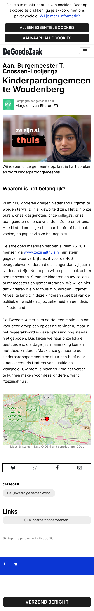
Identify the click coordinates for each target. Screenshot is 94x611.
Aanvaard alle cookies (47, 38)
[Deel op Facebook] (58, 467)
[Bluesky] (16, 564)
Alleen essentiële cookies (47, 27)
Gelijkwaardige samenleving (29, 493)
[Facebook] (5, 564)
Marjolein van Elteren (34, 105)
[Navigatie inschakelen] (85, 50)
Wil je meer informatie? (60, 16)
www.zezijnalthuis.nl (42, 252)
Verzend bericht (47, 602)
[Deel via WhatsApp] (36, 467)
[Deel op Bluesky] (13, 467)
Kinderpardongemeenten (48, 520)
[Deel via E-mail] (80, 467)
